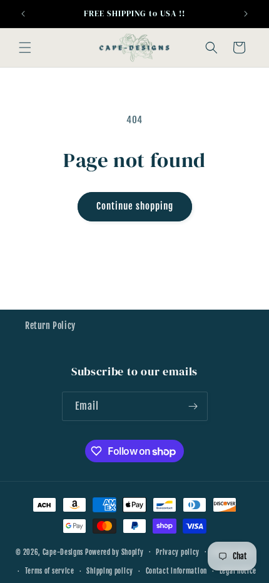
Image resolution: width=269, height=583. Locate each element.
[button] (25, 47)
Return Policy (50, 325)
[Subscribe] (193, 406)
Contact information (176, 571)
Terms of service (49, 571)
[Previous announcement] (23, 14)
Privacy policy (178, 552)
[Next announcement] (246, 14)
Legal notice (238, 571)
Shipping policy (109, 571)
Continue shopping (134, 206)
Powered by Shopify (114, 551)
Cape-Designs (63, 551)
